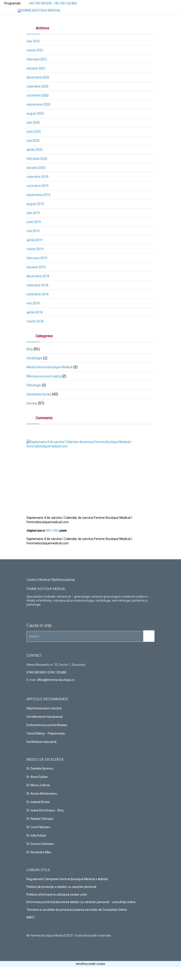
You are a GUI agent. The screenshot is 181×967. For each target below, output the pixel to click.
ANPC (30, 917)
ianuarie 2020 (35, 167)
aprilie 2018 (34, 312)
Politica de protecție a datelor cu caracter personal (61, 887)
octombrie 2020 (37, 95)
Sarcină (31, 403)
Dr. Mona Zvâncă (38, 785)
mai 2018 (33, 303)
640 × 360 (52, 530)
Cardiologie (34, 358)
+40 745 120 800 (65, 3)
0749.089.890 (35, 672)
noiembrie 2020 (37, 86)
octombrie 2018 (37, 294)
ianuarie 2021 (35, 68)
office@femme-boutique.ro (56, 680)
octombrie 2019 (37, 186)
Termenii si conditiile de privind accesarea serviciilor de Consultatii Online (76, 909)
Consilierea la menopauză (44, 716)
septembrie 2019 (38, 195)
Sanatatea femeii (38, 394)
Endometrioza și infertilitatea (46, 725)
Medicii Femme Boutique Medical (49, 367)
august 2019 (35, 204)
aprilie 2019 (34, 240)
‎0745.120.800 (56, 672)
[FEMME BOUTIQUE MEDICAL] (39, 11)
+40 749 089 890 (40, 3)
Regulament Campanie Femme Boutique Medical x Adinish (67, 879)
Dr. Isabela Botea (38, 802)
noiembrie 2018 (37, 285)
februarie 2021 (36, 59)
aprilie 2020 (34, 149)
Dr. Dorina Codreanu (40, 844)
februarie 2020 (36, 158)
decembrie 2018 (37, 276)
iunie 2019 (33, 222)
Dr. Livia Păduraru (38, 827)
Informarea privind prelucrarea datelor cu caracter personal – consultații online (81, 902)
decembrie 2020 (37, 77)
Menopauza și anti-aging (43, 376)
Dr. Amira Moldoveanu (41, 793)
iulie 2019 (33, 213)
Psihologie (33, 385)
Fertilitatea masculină (41, 742)
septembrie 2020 (38, 104)
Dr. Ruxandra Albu (38, 852)
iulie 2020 (33, 122)
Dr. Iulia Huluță (36, 835)
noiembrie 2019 (37, 177)
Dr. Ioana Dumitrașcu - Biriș (45, 810)
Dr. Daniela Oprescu (39, 768)
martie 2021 (34, 50)
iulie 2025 (33, 41)
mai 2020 (33, 140)
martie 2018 (34, 321)
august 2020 (35, 113)
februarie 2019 (36, 258)
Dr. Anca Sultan (37, 777)
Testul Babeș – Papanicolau (45, 733)
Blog (29, 349)
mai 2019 (33, 231)
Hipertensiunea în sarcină (44, 708)
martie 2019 (34, 249)
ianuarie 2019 (35, 267)
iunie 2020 (33, 131)
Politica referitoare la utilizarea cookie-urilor (56, 894)
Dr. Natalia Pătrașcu (40, 818)
